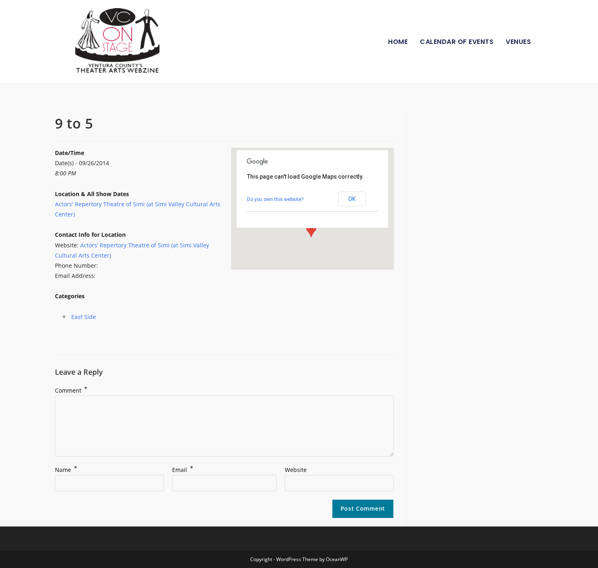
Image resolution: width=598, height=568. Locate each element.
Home (398, 41)
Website (296, 470)
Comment (71, 390)
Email (182, 470)
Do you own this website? (275, 199)
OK (352, 199)
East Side (83, 317)
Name (66, 470)
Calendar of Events (456, 41)
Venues (518, 41)
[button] (311, 229)
